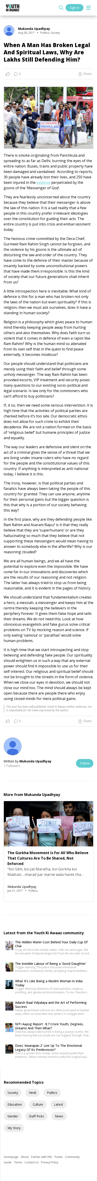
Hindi (32, 1092)
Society (12, 1092)
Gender (12, 1116)
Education (14, 1104)
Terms (18, 1162)
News (59, 1116)
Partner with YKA (42, 1157)
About (25, 1157)
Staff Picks (36, 1116)
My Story (14, 1128)
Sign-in (74, 7)
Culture (38, 1104)
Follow (85, 763)
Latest (58, 1104)
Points (59, 1157)
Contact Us (32, 1162)
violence (43, 182)
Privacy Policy (49, 1162)
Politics (52, 1092)
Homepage (11, 1157)
